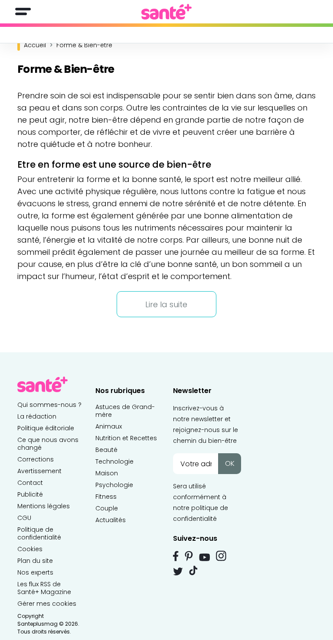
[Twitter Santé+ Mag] (178, 571)
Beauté (106, 449)
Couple (106, 508)
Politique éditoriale (45, 428)
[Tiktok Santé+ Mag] (193, 569)
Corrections (35, 459)
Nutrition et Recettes (126, 438)
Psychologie (114, 485)
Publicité (30, 494)
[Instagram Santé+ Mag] (221, 556)
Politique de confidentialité (39, 533)
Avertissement (39, 471)
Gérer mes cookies (46, 603)
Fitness (106, 496)
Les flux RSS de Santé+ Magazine (44, 588)
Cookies (29, 549)
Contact (30, 482)
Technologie (114, 461)
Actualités (110, 520)
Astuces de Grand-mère (125, 411)
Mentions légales (43, 506)
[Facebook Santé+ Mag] (176, 556)
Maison (106, 473)
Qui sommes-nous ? (49, 404)
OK (230, 463)
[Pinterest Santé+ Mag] (189, 556)
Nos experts (35, 572)
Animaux (108, 426)
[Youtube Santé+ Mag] (204, 557)
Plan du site (35, 560)
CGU (24, 517)
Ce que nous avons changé (47, 443)
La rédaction (36, 416)
